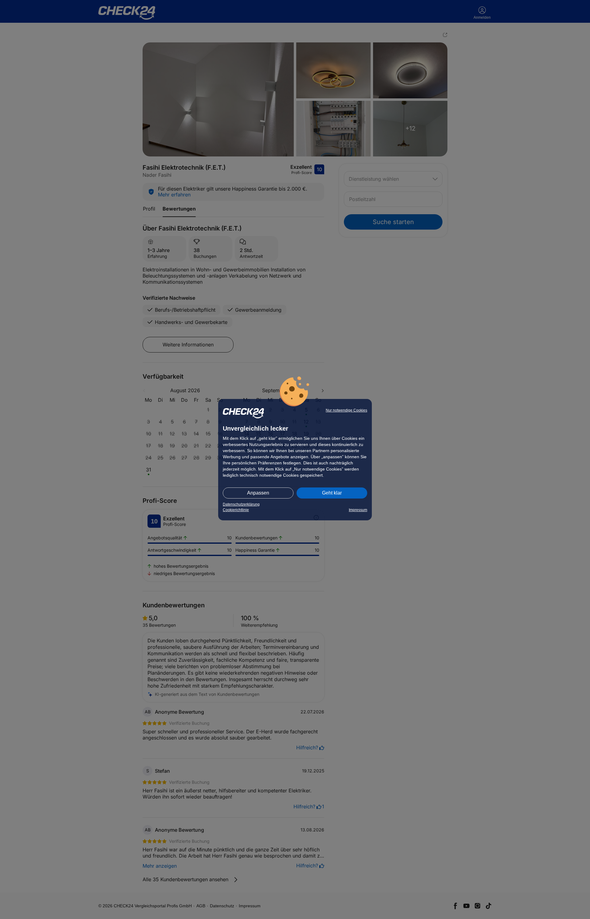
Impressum (358, 510)
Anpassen (258, 492)
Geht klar (332, 492)
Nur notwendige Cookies (346, 410)
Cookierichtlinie (236, 510)
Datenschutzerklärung (241, 504)
